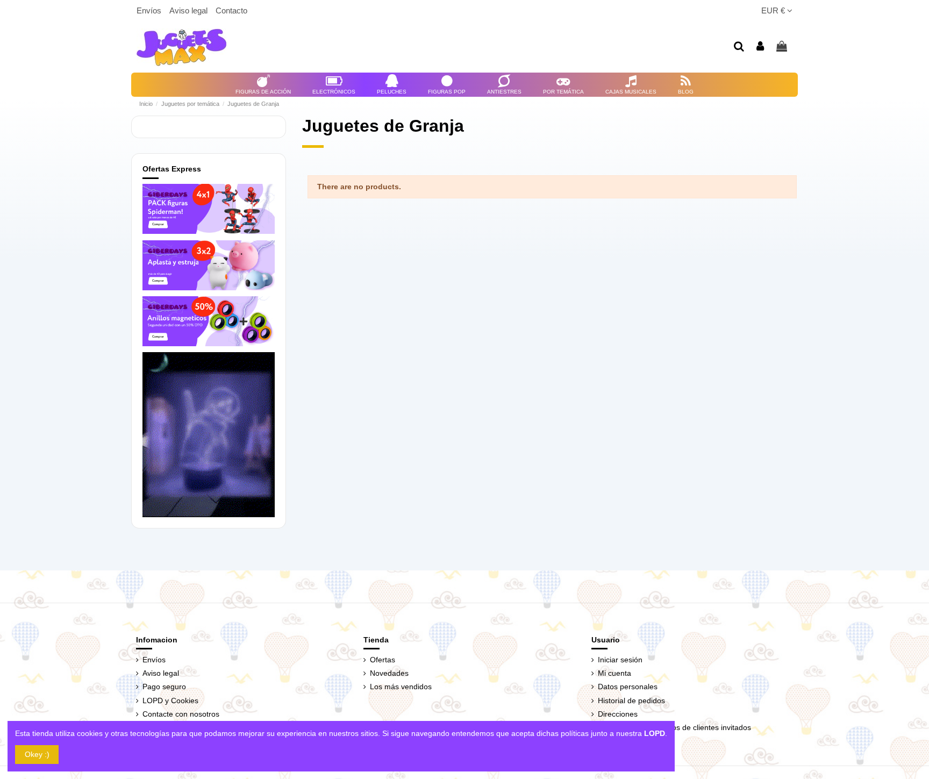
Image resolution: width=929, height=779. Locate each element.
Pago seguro (164, 686)
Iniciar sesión (620, 659)
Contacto (231, 10)
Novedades (389, 673)
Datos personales (628, 686)
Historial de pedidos (631, 700)
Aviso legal (189, 10)
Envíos (150, 10)
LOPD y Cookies (170, 700)
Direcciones (618, 714)
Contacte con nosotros (180, 714)
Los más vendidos (401, 686)
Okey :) (37, 754)
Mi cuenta (614, 673)
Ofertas (382, 659)
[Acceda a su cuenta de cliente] (761, 47)
